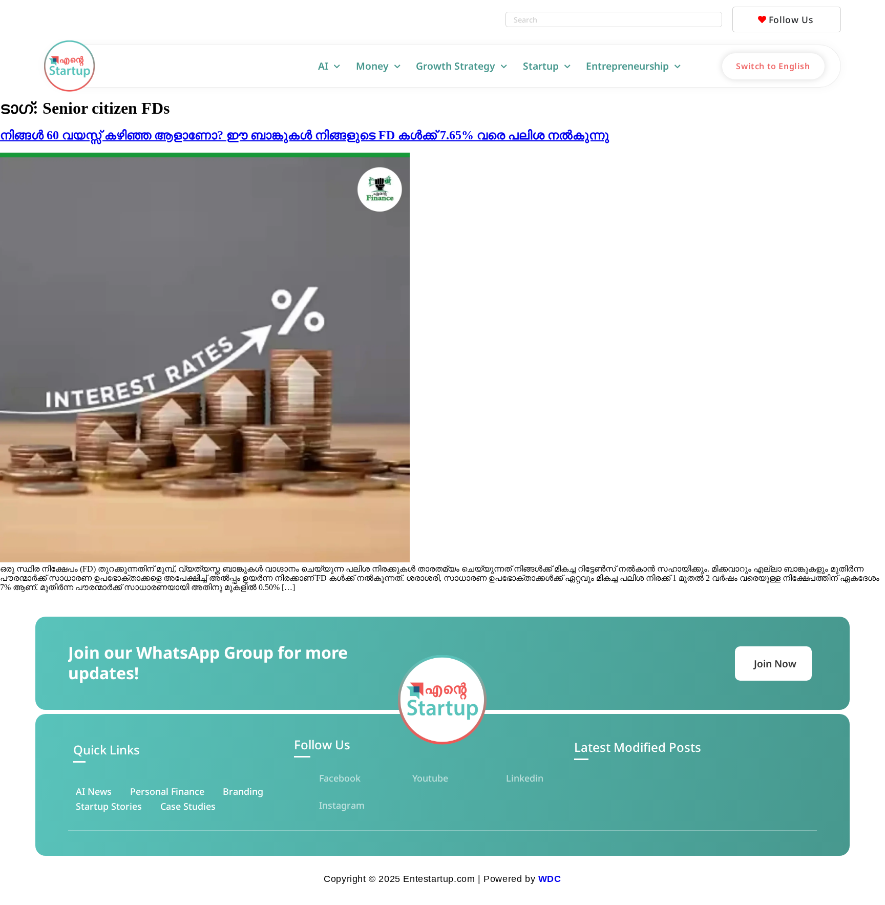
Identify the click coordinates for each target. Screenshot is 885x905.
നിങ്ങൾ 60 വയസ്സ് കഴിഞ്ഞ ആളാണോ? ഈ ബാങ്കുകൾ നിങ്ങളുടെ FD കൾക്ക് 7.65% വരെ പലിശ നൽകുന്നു (304, 135)
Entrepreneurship (627, 66)
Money (372, 66)
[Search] (711, 19)
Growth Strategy (455, 66)
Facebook (340, 778)
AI (323, 66)
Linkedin (524, 778)
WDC (549, 879)
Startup (541, 66)
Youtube (430, 778)
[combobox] (603, 19)
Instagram (342, 805)
